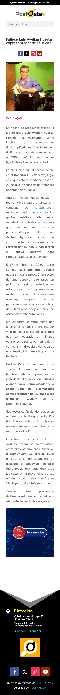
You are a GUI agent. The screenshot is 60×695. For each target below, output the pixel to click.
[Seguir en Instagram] (33, 53)
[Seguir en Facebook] (20, 53)
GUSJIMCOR (38, 687)
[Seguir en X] (26, 53)
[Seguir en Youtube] (39, 53)
